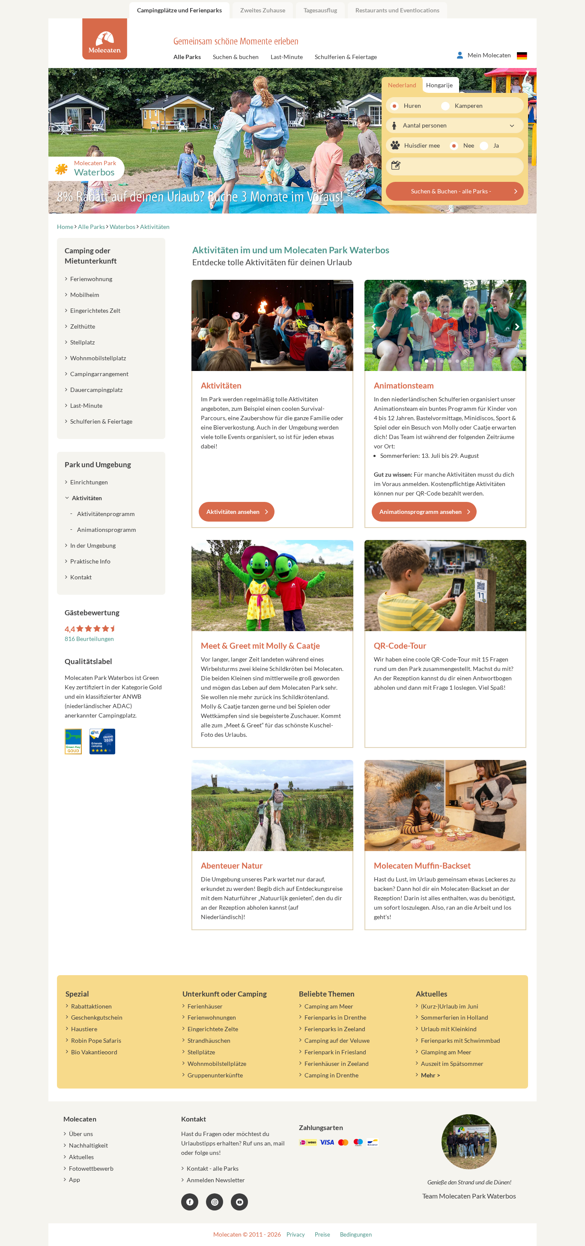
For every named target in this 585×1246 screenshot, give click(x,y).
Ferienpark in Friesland (335, 1052)
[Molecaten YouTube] (239, 1201)
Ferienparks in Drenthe (335, 1017)
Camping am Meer (328, 1006)
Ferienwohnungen (212, 1017)
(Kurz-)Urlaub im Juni (449, 1006)
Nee (468, 145)
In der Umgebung (93, 545)
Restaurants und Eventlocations (397, 10)
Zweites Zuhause (262, 10)
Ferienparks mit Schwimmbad (460, 1040)
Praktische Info (90, 561)
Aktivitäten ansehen (233, 511)
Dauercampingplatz (96, 389)
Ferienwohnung (91, 278)
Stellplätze (201, 1052)
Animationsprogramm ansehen (420, 511)
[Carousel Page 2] (434, 361)
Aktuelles (81, 1156)
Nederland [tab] (402, 85)
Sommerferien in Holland (454, 1017)
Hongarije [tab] (439, 85)
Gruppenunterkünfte (215, 1075)
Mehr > (430, 1075)
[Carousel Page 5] (457, 361)
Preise (322, 1234)
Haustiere (84, 1028)
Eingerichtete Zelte (213, 1028)
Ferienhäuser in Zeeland (336, 1063)
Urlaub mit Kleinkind (449, 1028)
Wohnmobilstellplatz (98, 358)
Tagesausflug (320, 10)
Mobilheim (84, 294)
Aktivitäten (221, 385)
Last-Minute (287, 56)
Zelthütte (82, 326)
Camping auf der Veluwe (337, 1040)
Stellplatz (82, 342)
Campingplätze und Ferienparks (179, 10)
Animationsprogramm (106, 529)
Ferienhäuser (205, 1006)
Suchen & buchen (236, 56)
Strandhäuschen (209, 1040)
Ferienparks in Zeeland (334, 1028)
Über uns (81, 1133)
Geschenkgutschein (96, 1017)
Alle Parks (187, 56)
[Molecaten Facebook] (189, 1201)
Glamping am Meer (446, 1052)
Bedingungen (356, 1234)
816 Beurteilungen (89, 638)
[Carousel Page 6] (465, 361)
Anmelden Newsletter (216, 1180)
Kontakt (81, 577)
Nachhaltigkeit (88, 1145)
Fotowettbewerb (91, 1168)
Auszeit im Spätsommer (452, 1063)
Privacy (296, 1234)
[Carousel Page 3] (442, 361)
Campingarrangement (99, 373)
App (74, 1179)
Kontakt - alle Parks (213, 1168)
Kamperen (463, 105)
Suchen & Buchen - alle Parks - (451, 191)
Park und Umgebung (98, 464)
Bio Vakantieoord (94, 1052)
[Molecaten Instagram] (214, 1201)
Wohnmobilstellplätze (217, 1063)
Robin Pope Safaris (96, 1040)
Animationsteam (404, 385)
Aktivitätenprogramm (106, 513)
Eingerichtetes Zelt (95, 310)
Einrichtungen (89, 482)
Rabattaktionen (91, 1006)
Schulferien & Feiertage (346, 56)
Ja (496, 145)
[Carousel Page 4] (449, 361)
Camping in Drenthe (331, 1075)
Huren (412, 105)
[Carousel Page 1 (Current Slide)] (426, 361)
